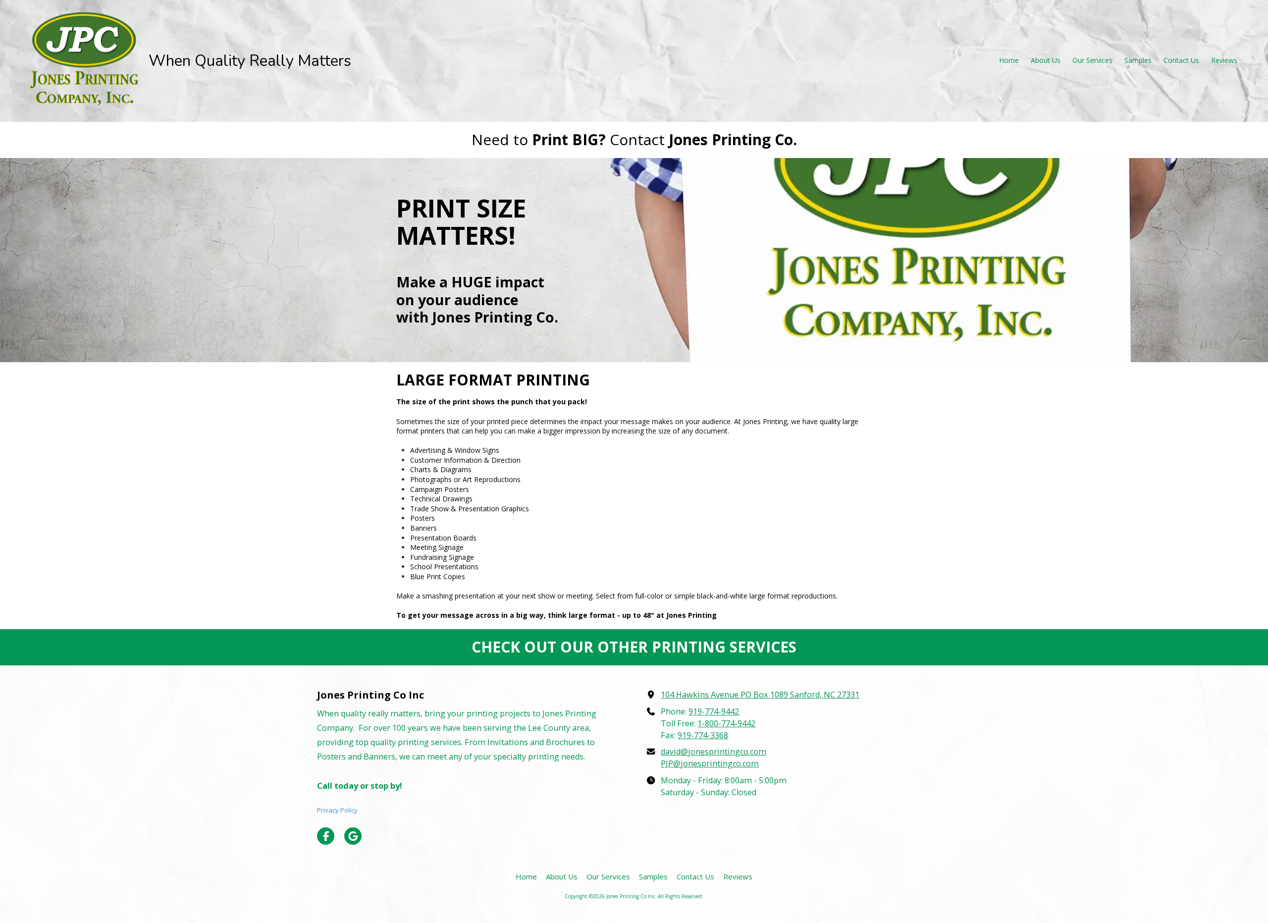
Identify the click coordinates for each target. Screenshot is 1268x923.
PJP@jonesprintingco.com (710, 763)
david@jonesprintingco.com (713, 751)
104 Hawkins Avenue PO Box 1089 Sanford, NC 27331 (760, 694)
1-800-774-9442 (726, 723)
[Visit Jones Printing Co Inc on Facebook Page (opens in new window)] (325, 836)
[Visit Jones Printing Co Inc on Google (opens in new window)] (353, 836)
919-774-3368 (703, 735)
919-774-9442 (713, 711)
